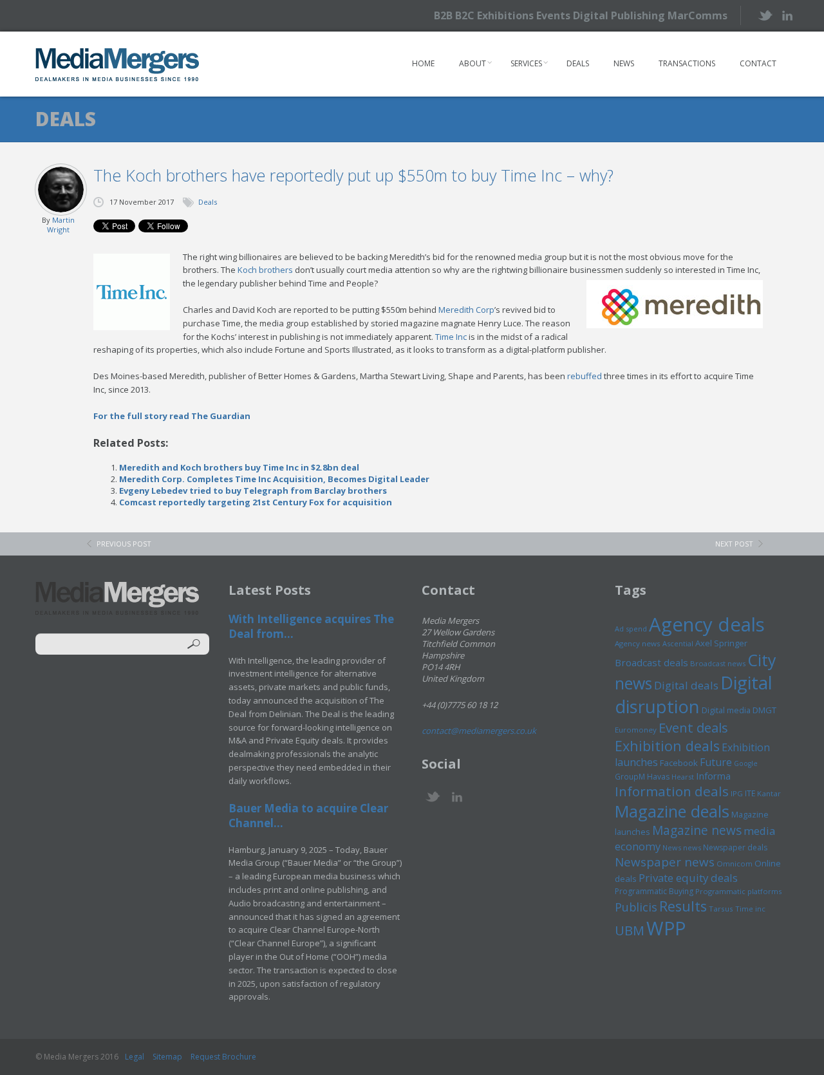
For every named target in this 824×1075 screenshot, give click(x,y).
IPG (737, 793)
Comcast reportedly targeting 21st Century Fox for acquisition (255, 502)
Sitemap (167, 1056)
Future (716, 762)
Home (423, 63)
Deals (577, 63)
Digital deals (686, 685)
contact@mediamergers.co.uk (479, 730)
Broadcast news (717, 663)
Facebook (679, 763)
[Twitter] (764, 15)
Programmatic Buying (654, 891)
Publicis (636, 907)
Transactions (687, 63)
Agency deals (707, 624)
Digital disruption (693, 694)
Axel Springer (721, 643)
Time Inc (451, 336)
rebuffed (584, 376)
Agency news (637, 643)
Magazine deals (672, 811)
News (623, 63)
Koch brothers (265, 270)
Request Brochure (223, 1056)
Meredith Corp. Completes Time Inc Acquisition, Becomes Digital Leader (274, 479)
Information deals (672, 791)
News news (681, 847)
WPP (666, 927)
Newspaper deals (735, 847)
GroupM (630, 776)
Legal (134, 1056)
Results (683, 906)
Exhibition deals (667, 745)
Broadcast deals (651, 662)
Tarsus (721, 908)
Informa (713, 775)
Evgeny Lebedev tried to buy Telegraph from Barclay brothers (253, 490)
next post (734, 543)
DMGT (764, 710)
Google (746, 763)
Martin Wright (61, 224)
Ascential (677, 643)
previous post (124, 543)
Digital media (726, 710)
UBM (629, 930)
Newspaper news (665, 862)
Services (526, 63)
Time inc (750, 908)
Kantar (769, 793)
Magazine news (697, 830)
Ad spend (631, 628)
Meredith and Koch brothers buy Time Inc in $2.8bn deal (239, 467)
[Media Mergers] (117, 64)
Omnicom (734, 863)
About (472, 63)
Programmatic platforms (738, 891)
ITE (750, 793)
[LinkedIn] (787, 14)
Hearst (682, 776)
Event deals (693, 727)
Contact (758, 63)
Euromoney (636, 729)
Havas (658, 776)
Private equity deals (688, 877)
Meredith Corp (466, 309)
